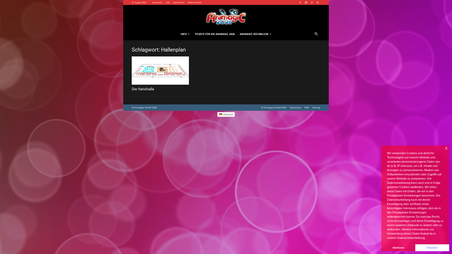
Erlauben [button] (432, 247)
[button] (316, 34)
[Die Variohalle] (160, 70)
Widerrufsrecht (195, 2)
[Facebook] (300, 2)
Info (184, 34)
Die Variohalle (143, 89)
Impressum (157, 2)
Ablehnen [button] (398, 247)
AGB (168, 2)
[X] (317, 2)
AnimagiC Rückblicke (254, 34)
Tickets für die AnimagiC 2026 (215, 34)
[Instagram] (306, 2)
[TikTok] (311, 2)
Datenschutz (178, 2)
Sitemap (316, 107)
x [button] (446, 148)
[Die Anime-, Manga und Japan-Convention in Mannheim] (226, 17)
